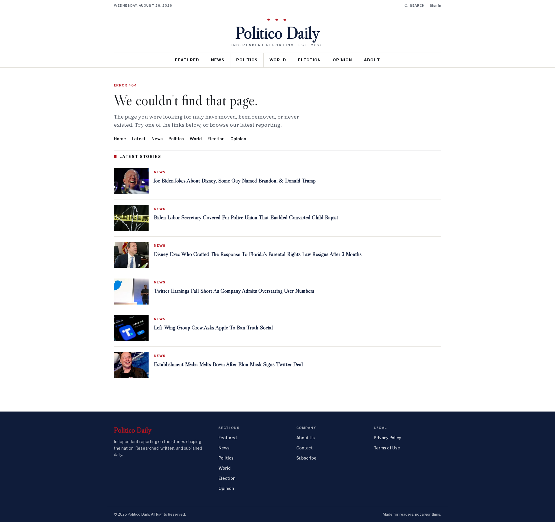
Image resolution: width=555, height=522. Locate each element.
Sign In (435, 5)
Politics (247, 60)
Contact (304, 447)
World (277, 60)
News (217, 60)
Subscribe (306, 457)
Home (120, 138)
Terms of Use (387, 447)
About (372, 60)
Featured (187, 60)
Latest (139, 138)
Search (417, 5)
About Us (305, 437)
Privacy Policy (387, 437)
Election (309, 60)
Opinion (342, 60)
